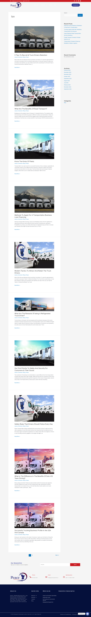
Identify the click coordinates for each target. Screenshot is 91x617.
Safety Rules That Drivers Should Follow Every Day (34, 424)
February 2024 (67, 70)
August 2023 (67, 80)
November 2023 (67, 74)
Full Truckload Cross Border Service (49, 600)
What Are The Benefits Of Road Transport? (31, 109)
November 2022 (67, 87)
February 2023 (67, 84)
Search (65, 12)
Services (43, 5)
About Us (36, 5)
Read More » (17, 67)
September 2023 (68, 78)
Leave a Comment (18, 57)
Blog (55, 5)
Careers (50, 5)
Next (57, 555)
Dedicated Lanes (46, 597)
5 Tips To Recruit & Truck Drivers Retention (31, 55)
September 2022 (67, 89)
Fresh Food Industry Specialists (49, 595)
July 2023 (66, 82)
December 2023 (67, 72)
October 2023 (67, 76)
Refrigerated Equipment (48, 602)
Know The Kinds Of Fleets (24, 161)
